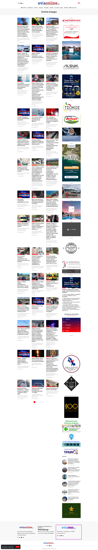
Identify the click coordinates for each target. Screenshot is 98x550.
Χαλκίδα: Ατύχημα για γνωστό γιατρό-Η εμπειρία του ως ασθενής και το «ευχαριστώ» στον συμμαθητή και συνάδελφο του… (37, 260)
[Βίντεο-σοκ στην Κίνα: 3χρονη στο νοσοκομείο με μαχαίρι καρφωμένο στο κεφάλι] (38, 194)
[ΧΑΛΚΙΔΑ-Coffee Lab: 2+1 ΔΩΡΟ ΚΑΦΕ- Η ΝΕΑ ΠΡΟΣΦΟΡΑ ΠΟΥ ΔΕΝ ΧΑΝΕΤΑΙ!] (71, 282)
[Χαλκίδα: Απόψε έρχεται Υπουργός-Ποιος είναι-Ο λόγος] (64, 476)
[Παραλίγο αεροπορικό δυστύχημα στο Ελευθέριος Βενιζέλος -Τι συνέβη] (38, 383)
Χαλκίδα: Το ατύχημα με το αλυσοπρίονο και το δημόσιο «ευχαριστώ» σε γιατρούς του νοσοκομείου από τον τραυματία (52, 57)
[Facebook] (18, 3)
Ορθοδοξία (34, 81)
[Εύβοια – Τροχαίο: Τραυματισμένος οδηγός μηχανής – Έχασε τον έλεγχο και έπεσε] (23, 353)
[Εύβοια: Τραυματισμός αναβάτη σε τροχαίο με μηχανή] (23, 218)
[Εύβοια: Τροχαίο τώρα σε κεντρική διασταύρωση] (38, 301)
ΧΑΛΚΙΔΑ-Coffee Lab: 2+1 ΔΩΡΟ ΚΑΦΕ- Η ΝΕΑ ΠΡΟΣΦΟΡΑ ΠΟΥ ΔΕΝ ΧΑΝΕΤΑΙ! (71, 291)
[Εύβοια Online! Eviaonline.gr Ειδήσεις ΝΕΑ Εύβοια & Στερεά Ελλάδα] (49, 3)
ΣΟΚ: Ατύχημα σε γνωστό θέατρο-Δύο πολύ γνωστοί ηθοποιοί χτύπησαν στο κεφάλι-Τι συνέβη (52, 119)
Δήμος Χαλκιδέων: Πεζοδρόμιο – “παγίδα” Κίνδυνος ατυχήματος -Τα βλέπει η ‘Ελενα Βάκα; (23, 391)
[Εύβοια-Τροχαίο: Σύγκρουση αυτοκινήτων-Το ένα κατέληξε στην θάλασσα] (38, 48)
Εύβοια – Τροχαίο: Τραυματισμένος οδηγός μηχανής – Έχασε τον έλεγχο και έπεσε (22, 361)
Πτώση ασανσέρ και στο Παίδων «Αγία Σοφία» (52, 389)
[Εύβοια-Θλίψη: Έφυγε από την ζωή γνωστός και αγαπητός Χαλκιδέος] (38, 353)
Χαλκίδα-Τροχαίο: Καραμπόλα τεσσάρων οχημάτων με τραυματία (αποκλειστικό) (38, 142)
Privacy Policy (4, 547)
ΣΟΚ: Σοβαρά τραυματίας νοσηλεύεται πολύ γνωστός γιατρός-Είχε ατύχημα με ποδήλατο (23, 85)
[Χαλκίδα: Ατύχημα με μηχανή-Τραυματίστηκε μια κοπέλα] (23, 112)
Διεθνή (33, 197)
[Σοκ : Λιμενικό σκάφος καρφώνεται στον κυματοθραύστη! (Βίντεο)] (38, 112)
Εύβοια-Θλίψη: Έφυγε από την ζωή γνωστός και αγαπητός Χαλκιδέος (38, 360)
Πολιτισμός (53, 115)
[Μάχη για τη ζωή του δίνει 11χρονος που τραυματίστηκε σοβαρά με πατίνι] (23, 162)
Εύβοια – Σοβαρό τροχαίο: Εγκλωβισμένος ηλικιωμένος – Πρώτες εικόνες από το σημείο (23, 284)
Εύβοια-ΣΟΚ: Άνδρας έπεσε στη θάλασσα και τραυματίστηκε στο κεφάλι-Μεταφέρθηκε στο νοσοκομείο (37, 29)
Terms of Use (11, 547)
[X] (19, 3)
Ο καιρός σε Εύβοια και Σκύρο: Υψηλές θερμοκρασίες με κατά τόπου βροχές (73, 498)
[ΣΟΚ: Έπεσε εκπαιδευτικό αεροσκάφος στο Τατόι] (23, 194)
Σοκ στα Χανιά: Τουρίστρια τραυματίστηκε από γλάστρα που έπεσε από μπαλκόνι (23, 258)
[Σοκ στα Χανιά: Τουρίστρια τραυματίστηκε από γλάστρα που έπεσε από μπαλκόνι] (23, 251)
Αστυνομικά (19, 24)
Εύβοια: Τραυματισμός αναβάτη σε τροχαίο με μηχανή (23, 225)
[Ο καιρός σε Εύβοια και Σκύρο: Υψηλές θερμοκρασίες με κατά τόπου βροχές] (64, 499)
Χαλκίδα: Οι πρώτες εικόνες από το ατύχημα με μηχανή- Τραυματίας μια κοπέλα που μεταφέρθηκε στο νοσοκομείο (52, 86)
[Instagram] (22, 3)
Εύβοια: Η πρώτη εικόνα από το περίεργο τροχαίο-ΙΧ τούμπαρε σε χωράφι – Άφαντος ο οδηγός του (38, 226)
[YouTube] (21, 3)
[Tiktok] (71, 330)
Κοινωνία (47, 51)
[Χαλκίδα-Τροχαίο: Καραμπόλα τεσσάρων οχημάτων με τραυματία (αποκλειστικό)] (38, 135)
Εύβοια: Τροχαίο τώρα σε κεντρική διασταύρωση (37, 307)
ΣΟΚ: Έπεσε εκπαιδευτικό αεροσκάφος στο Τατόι (23, 201)
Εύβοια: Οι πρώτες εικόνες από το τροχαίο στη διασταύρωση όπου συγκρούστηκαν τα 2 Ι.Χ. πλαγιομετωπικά (23, 308)
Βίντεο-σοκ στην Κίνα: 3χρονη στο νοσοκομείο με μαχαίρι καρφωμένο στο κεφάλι (38, 201)
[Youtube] (71, 328)
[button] (17, 547)
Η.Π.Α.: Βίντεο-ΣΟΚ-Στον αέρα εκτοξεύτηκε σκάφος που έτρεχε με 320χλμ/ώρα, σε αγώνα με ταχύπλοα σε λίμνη (23, 331)
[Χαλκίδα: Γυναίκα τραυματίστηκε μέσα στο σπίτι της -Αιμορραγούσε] (52, 276)
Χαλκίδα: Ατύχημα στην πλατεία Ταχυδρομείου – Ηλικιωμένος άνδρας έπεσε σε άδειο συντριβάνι (52, 308)
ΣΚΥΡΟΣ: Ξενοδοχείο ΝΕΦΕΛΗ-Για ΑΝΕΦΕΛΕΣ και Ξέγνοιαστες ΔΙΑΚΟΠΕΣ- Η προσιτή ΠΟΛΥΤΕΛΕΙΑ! (71, 295)
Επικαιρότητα (34, 386)
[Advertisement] (71, 344)
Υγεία (51, 51)
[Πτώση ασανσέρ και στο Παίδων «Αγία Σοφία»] (52, 383)
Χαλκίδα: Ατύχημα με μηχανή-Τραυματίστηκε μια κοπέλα (23, 118)
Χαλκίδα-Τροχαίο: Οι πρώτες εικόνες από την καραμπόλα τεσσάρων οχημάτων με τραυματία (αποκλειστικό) (23, 142)
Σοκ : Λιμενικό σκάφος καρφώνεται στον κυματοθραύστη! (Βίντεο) (37, 119)
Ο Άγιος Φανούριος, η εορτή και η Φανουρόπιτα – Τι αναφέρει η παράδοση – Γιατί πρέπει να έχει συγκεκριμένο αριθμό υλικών (71, 299)
